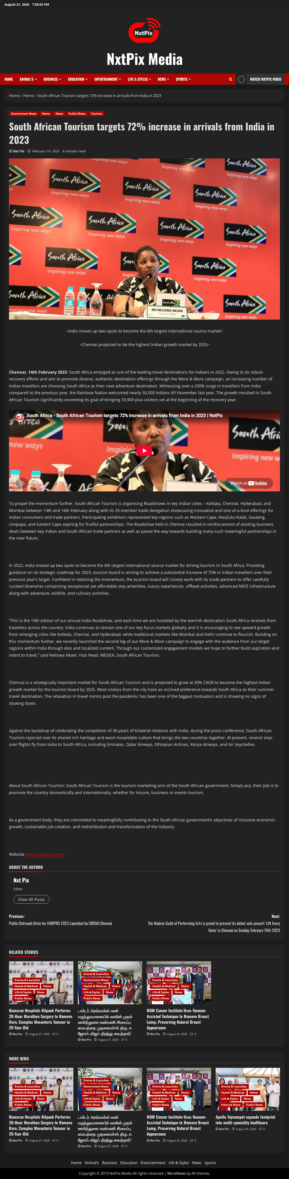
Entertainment (106, 79)
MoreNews (176, 1173)
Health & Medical (26, 986)
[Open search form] (230, 79)
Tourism (96, 114)
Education (76, 79)
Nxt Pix (18, 151)
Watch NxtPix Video (265, 79)
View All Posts (31, 899)
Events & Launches (27, 980)
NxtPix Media (145, 58)
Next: (214, 923)
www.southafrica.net (45, 854)
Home (9, 79)
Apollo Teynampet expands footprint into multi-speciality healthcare (245, 1119)
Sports (181, 79)
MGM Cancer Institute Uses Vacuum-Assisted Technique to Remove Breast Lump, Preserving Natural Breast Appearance (178, 1018)
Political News (230, 1105)
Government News (23, 114)
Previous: (60, 919)
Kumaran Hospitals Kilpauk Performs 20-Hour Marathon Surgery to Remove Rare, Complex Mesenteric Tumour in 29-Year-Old (40, 1018)
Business (51, 79)
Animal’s (26, 79)
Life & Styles (138, 79)
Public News (77, 114)
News (162, 79)
